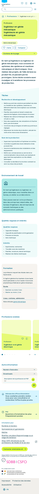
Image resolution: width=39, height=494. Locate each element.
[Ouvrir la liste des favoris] (22, 3)
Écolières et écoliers (9, 426)
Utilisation (17, 485)
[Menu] (35, 9)
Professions (12, 16)
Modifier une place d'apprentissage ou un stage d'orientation (17, 436)
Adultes (4, 432)
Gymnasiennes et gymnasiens (13, 429)
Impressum (6, 481)
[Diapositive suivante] (34, 354)
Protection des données (21, 481)
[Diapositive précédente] (29, 354)
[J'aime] (22, 339)
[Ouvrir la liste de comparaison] (26, 3)
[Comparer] (27, 339)
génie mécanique (19, 302)
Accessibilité (6, 485)
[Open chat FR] (34, 385)
